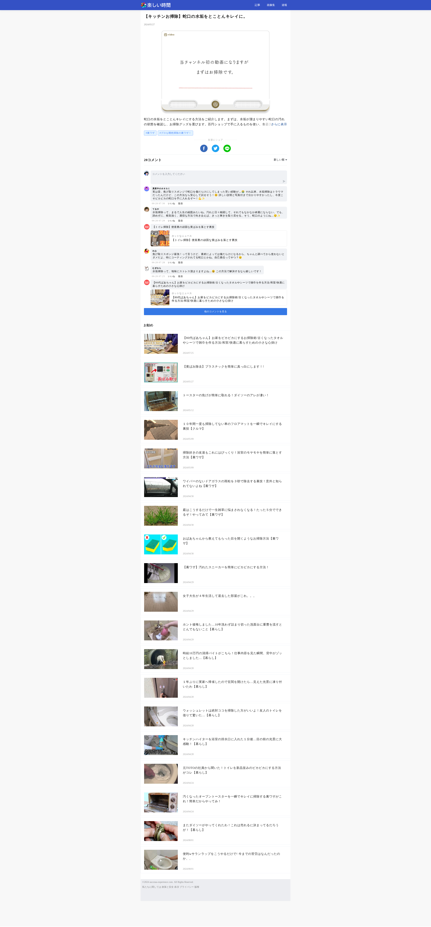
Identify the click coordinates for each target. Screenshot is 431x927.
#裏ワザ (150, 133)
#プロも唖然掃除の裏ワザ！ (175, 133)
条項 (176, 887)
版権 (196, 887)
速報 (284, 5)
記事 (257, 5)
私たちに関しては (151, 887)
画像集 (271, 5)
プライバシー (187, 887)
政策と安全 (168, 887)
